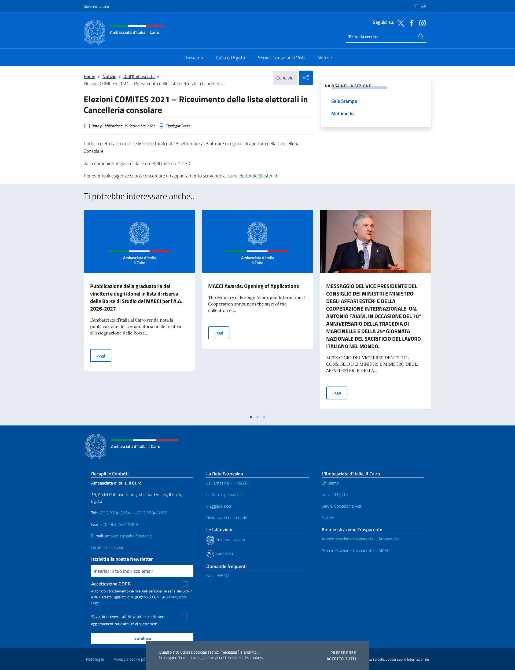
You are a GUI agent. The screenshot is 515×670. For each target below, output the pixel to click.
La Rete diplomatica (224, 494)
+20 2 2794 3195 (151, 512)
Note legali (95, 659)
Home (89, 76)
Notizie (109, 76)
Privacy (172, 597)
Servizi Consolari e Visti (342, 506)
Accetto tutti (341, 659)
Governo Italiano (96, 6)
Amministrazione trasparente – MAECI (356, 550)
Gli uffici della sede (107, 547)
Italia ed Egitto (335, 494)
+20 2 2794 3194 (114, 512)
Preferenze (343, 652)
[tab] (251, 417)
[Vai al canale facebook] (410, 22)
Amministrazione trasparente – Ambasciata (360, 539)
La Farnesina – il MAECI (227, 483)
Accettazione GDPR (111, 583)
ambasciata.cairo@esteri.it (128, 536)
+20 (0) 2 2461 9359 (119, 524)
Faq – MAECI (217, 575)
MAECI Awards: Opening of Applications (253, 286)
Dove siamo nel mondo (226, 517)
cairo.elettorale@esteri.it (252, 175)
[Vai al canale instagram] (421, 22)
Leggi (104, 355)
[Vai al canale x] (399, 22)
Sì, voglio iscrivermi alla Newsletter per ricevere (128, 617)
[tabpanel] (139, 311)
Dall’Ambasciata (139, 76)
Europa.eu (223, 553)
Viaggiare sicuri (219, 506)
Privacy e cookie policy (132, 659)
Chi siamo (330, 483)
